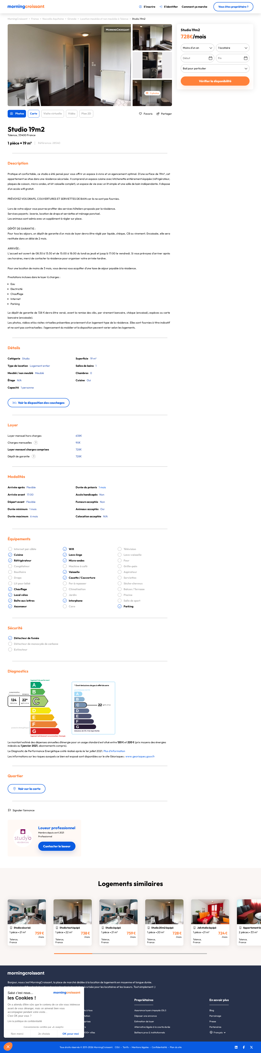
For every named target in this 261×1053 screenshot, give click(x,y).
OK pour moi (70, 1033)
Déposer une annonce (145, 1015)
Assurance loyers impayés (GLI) (150, 1010)
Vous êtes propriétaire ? (233, 6)
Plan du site (176, 1047)
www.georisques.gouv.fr (140, 756)
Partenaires (215, 1026)
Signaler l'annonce (24, 810)
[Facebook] (244, 1047)
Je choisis (44, 1033)
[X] (251, 1047)
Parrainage (215, 1015)
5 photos (154, 93)
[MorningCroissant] (26, 8)
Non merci (17, 1033)
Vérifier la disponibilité (215, 81)
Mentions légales (140, 1047)
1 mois (102, 487)
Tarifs (126, 1047)
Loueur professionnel (56, 827)
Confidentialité (159, 1047)
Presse (212, 1021)
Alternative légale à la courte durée (152, 1026)
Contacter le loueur (57, 846)
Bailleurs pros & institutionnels (149, 1032)
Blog (211, 1010)
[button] (8, 1046)
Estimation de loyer (144, 1021)
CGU (117, 1047)
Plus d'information (114, 751)
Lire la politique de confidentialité (25, 1021)
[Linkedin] (236, 1047)
